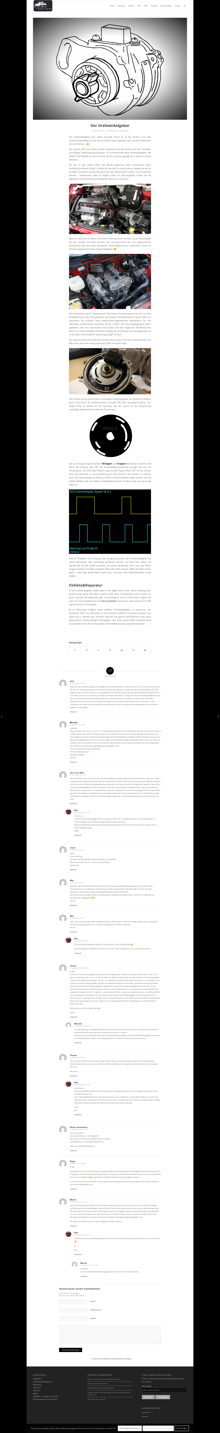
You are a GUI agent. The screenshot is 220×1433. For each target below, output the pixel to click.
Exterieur (37, 1387)
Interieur (36, 1390)
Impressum (146, 1412)
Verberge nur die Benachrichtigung (158, 1428)
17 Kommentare (112, 131)
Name (93, 1301)
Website (93, 1318)
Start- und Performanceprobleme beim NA (107, 1379)
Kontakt (145, 1416)
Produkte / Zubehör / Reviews (45, 1396)
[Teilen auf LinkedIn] (122, 650)
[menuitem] (112, 5)
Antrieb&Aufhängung (42, 1381)
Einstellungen (181, 1428)
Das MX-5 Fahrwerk (107, 1388)
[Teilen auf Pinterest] (110, 650)
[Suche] (184, 5)
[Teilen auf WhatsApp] (98, 650)
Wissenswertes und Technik (45, 1399)
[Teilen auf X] (87, 650)
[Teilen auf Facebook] (75, 650)
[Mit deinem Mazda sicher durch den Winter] (2, 717)
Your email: (146, 1386)
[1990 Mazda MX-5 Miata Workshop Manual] (110, 69)
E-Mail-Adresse (96, 1310)
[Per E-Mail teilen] (145, 650)
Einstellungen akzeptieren (130, 1428)
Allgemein (125, 131)
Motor (35, 1393)
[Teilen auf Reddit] (133, 650)
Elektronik (37, 1384)
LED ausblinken (109, 601)
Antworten (73, 712)
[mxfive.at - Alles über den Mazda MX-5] (43, 5)
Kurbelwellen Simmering (101, 1384)
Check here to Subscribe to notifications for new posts (112, 1359)
